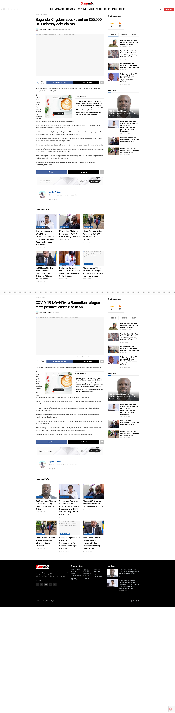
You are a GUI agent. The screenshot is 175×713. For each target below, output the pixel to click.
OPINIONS (86, 578)
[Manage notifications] (170, 709)
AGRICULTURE (59, 9)
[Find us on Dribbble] (55, 584)
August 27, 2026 (114, 115)
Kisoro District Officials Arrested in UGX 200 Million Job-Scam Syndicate (129, 150)
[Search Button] (161, 9)
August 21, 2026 (64, 551)
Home (51, 9)
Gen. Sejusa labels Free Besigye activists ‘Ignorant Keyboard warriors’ (129, 42)
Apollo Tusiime (46, 29)
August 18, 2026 (64, 278)
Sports (114, 9)
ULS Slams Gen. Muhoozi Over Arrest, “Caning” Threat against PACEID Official (129, 572)
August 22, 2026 (88, 242)
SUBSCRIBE (169, 9)
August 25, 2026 (40, 247)
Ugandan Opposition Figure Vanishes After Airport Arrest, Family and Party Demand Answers (129, 54)
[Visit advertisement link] (58, 106)
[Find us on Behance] (50, 584)
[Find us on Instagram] (46, 584)
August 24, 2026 (64, 239)
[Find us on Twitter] (11, 9)
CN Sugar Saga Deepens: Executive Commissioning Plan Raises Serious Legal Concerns (69, 543)
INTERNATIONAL (70, 9)
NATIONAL (91, 9)
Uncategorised (65, 29)
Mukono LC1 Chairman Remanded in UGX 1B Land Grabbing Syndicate (69, 234)
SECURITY (107, 9)
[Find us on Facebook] (8, 9)
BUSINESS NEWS (65, 533)
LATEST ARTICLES (74, 578)
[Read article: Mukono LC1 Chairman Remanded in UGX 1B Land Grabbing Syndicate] (69, 221)
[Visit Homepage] (87, 3)
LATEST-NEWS (81, 9)
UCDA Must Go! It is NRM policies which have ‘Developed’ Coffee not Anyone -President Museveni (128, 78)
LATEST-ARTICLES (86, 570)
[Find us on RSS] (17, 9)
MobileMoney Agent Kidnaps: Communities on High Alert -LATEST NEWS (129, 65)
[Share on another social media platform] (102, 82)
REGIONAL (99, 9)
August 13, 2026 (88, 278)
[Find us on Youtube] (14, 9)
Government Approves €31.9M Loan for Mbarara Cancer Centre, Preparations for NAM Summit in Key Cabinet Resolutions (89, 103)
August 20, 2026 (40, 281)
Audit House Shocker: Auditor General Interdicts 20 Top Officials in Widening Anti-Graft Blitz (45, 273)
